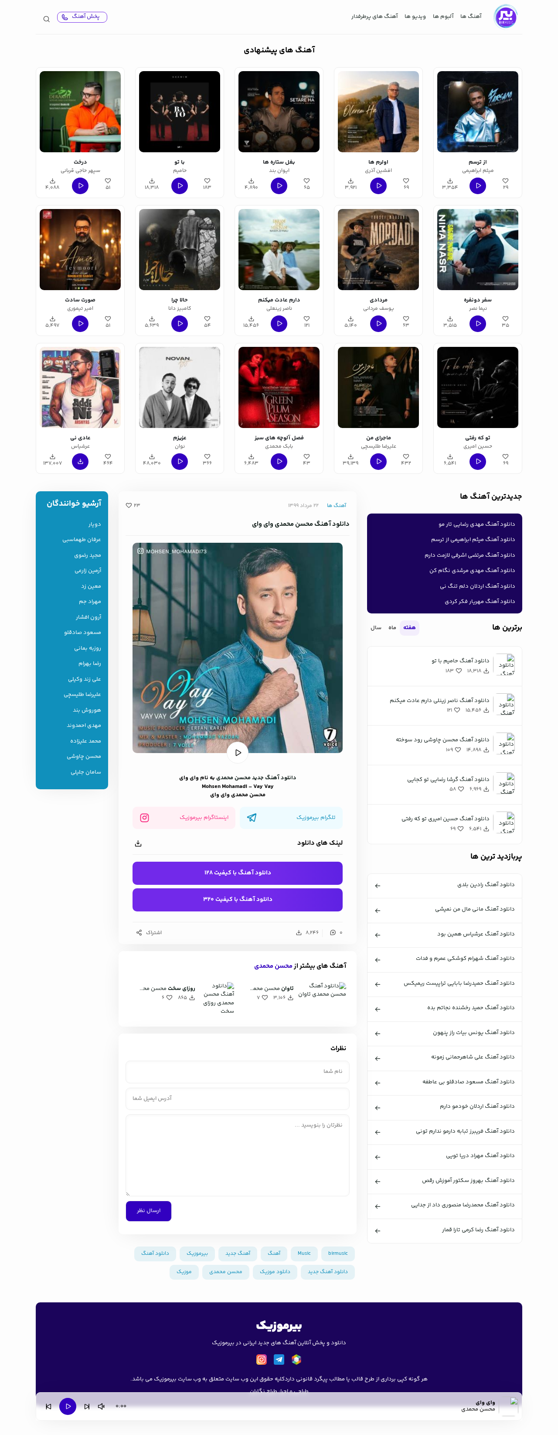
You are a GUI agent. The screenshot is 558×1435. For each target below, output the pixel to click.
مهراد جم (90, 602)
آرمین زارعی (88, 571)
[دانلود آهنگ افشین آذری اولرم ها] (378, 111)
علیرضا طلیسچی (82, 695)
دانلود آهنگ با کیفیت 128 (237, 873)
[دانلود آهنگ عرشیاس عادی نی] (80, 387)
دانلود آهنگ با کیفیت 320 (237, 899)
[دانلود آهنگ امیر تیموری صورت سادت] (80, 249)
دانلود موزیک (275, 1272)
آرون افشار (88, 617)
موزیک (184, 1272)
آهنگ (274, 1254)
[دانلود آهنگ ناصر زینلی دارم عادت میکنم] (279, 249)
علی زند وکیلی (84, 679)
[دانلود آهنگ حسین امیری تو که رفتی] (477, 387)
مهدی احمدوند (84, 726)
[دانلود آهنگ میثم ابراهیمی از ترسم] (477, 111)
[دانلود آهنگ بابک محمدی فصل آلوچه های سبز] (279, 387)
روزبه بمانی (87, 648)
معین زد (91, 586)
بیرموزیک (197, 1254)
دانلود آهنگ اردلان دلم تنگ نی (477, 586)
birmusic (338, 1254)
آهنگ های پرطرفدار (374, 16)
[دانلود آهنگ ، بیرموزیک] (505, 17)
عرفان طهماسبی (81, 540)
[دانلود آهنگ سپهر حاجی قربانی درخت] (80, 111)
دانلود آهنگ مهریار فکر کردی (480, 601)
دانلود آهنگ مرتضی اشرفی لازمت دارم (470, 555)
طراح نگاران (263, 1391)
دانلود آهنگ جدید (274, 778)
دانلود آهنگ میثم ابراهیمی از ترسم (473, 539)
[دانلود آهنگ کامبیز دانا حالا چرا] (179, 249)
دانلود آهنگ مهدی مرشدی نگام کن (472, 570)
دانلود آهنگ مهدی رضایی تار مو (477, 524)
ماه (392, 627)
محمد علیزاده (85, 741)
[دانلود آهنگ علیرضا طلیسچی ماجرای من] (378, 387)
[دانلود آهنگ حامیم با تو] (179, 111)
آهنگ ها (470, 16)
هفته (409, 627)
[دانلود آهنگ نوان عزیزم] (179, 387)
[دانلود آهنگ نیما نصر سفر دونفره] (477, 249)
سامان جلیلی (86, 772)
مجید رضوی (87, 555)
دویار (94, 525)
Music (304, 1254)
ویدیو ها (415, 16)
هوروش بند (87, 710)
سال (376, 627)
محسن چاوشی (84, 757)
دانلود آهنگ (155, 1254)
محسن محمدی (233, 778)
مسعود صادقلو (82, 633)
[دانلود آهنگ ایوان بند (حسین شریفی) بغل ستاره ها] (279, 111)
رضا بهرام (89, 664)
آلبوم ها (443, 16)
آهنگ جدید (237, 1254)
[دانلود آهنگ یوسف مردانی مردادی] (378, 249)
